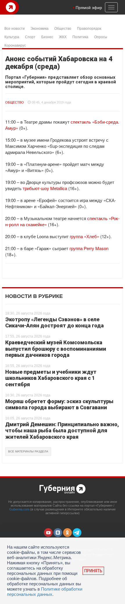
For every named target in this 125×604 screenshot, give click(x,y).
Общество (62, 28)
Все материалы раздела (28, 451)
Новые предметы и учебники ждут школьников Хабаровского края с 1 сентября (51, 378)
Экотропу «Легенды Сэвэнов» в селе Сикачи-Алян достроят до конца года (54, 322)
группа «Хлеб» (84, 236)
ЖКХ (63, 36)
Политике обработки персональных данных (44, 592)
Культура (11, 36)
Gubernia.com (19, 509)
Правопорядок (89, 28)
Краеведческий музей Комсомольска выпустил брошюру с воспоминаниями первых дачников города (55, 348)
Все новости (14, 28)
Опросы (100, 36)
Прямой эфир (89, 7)
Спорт (30, 36)
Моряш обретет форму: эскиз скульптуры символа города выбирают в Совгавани (59, 404)
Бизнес (47, 36)
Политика (80, 36)
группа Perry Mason (88, 248)
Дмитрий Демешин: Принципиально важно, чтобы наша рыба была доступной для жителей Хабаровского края (62, 430)
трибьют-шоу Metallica (45, 188)
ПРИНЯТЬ (93, 570)
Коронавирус (15, 45)
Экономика (40, 28)
